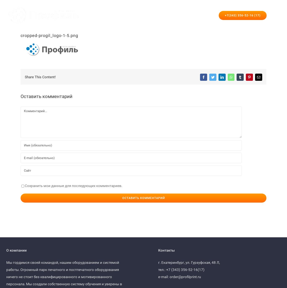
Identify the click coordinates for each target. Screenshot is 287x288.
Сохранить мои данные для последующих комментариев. (73, 186)
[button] (273, 15)
